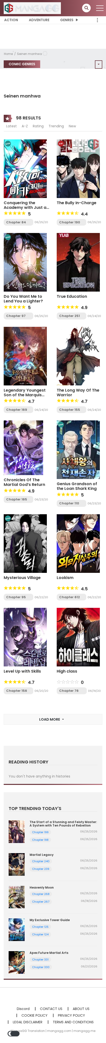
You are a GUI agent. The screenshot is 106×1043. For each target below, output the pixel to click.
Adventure (39, 19)
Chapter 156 (16, 690)
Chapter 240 (41, 861)
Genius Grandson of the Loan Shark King (77, 486)
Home (8, 54)
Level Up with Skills (22, 671)
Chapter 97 (16, 316)
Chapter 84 (16, 222)
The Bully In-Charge (76, 203)
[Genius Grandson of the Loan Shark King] (78, 449)
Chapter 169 (16, 409)
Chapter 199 (40, 832)
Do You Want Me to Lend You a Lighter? (23, 299)
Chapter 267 (40, 902)
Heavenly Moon (42, 887)
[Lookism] (78, 543)
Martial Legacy (41, 855)
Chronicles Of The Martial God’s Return (24, 482)
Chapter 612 (69, 597)
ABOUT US (81, 1008)
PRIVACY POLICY (71, 1015)
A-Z (25, 126)
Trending (56, 126)
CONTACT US (51, 1008)
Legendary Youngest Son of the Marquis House (25, 394)
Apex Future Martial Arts (49, 953)
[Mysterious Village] (25, 543)
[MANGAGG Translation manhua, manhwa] (32, 7)
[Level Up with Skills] (25, 636)
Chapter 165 (16, 499)
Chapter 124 (40, 934)
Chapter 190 (69, 222)
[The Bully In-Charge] (78, 168)
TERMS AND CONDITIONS (73, 1022)
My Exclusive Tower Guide (50, 920)
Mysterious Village (22, 577)
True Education (72, 296)
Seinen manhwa (29, 54)
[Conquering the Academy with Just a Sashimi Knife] (25, 168)
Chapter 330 (41, 967)
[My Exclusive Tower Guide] (17, 929)
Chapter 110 (69, 503)
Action (11, 19)
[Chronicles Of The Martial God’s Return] (23, 447)
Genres (66, 19)
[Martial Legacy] (17, 863)
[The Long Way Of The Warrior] (78, 355)
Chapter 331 (40, 959)
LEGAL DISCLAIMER (27, 1022)
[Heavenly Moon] (17, 896)
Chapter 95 (16, 597)
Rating (38, 126)
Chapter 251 (69, 316)
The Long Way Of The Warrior (78, 392)
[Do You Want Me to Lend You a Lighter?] (25, 262)
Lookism (65, 577)
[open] (100, 8)
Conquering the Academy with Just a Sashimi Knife (25, 207)
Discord (23, 1008)
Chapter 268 (41, 894)
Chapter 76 (69, 690)
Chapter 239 (40, 869)
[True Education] (78, 262)
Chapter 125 (40, 927)
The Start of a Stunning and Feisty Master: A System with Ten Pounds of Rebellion (63, 824)
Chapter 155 (69, 409)
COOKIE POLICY (34, 1015)
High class (67, 671)
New (72, 126)
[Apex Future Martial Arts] (17, 962)
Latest (11, 126)
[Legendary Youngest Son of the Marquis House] (25, 355)
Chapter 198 (40, 840)
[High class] (78, 636)
